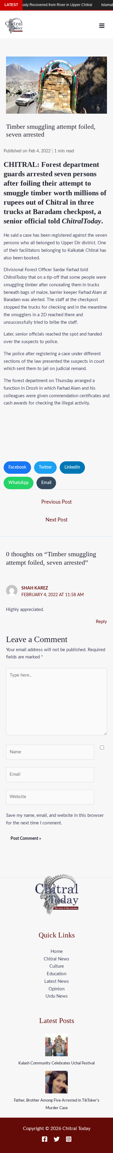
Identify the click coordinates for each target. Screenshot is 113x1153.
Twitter (45, 467)
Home (57, 951)
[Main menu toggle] (102, 25)
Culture (56, 966)
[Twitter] (57, 1139)
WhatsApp (18, 483)
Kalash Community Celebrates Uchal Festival (56, 1063)
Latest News (56, 981)
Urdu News (57, 996)
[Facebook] (45, 1139)
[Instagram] (69, 1139)
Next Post (56, 519)
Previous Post (56, 502)
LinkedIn (72, 467)
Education (56, 974)
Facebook (17, 467)
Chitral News (56, 959)
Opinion (56, 989)
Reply (101, 621)
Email (46, 483)
